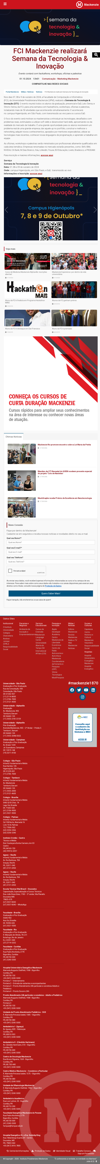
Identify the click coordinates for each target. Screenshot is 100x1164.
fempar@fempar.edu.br (13, 1126)
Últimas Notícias (14, 436)
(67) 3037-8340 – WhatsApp (14, 905)
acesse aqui (47, 155)
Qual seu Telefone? (15, 557)
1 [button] (50, 238)
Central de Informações (19, 1151)
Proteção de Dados (53, 586)
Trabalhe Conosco (83, 1151)
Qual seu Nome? (14, 538)
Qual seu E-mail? (14, 548)
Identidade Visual (63, 1151)
